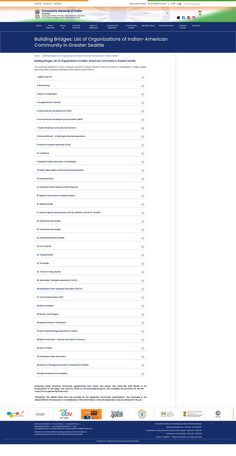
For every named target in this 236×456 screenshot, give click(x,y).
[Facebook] (183, 18)
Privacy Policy (57, 424)
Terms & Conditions (42, 424)
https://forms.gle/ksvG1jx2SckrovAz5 (51, 391)
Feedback (58, 3)
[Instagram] (193, 18)
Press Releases (50, 26)
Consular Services (76, 26)
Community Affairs (131, 26)
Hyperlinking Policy (41, 426)
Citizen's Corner (183, 26)
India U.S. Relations (93, 26)
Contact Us (47, 3)
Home (39, 25)
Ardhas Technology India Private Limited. (123, 441)
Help (74, 426)
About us (63, 26)
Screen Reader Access (157, 3)
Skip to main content (138, 3)
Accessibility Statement (61, 426)
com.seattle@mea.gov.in (94, 388)
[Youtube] (188, 18)
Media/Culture (148, 25)
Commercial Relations (112, 26)
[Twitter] (178, 18)
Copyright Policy (72, 424)
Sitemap (37, 3)
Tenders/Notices (166, 25)
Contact (196, 25)
